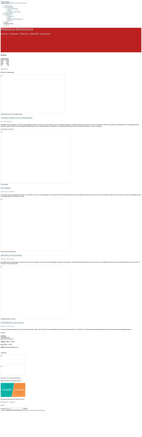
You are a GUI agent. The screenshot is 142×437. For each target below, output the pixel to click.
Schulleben (8, 13)
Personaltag (6, 188)
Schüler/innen (12, 8)
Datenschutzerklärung (36, 410)
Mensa (9, 20)
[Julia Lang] (5, 65)
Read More (7, 129)
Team (9, 10)
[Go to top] (44, 410)
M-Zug (9, 17)
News (6, 22)
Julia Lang (4, 69)
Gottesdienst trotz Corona (12, 323)
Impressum (26, 410)
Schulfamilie (9, 7)
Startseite (8, 6)
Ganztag (10, 16)
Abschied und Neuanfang (11, 255)
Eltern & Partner (13, 11)
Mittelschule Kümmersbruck (19, 3)
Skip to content (5, 1)
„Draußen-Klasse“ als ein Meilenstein (16, 118)
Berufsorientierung (15, 19)
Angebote (7, 14)
